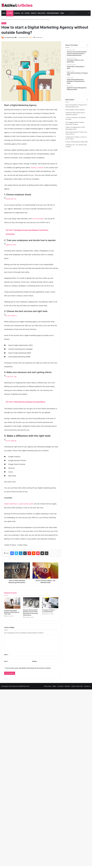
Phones (27, 13)
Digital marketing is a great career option (18, 504)
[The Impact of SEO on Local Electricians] (50, 602)
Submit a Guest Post (77, 686)
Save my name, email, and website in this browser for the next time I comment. (28, 668)
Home (4, 13)
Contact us (87, 686)
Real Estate (41, 13)
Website (34, 661)
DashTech (67, 686)
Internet (10, 13)
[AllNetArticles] (17, 5)
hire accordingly (37, 219)
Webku (54, 686)
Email (6, 661)
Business (17, 13)
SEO (22, 13)
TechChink (60, 686)
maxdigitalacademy (10, 37)
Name (6, 654)
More (62, 13)
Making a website (37, 167)
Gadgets (33, 13)
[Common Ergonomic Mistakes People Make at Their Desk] (12, 603)
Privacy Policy (47, 686)
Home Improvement (53, 13)
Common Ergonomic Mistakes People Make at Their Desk (11, 612)
